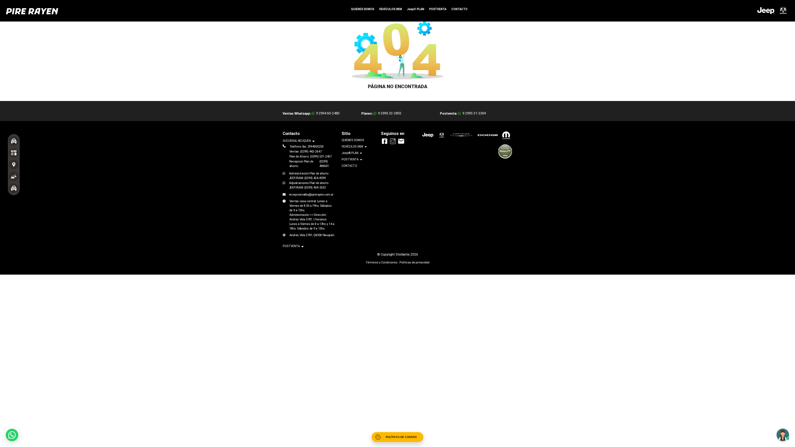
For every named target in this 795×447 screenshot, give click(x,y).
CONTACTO (459, 9)
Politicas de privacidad (414, 262)
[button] (12, 435)
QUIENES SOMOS (362, 9)
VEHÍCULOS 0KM (390, 9)
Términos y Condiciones (382, 262)
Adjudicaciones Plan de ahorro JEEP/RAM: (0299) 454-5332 (309, 185)
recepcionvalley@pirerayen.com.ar (311, 194)
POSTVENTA (437, 9)
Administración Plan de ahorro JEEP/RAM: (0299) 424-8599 (309, 176)
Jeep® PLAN (415, 9)
